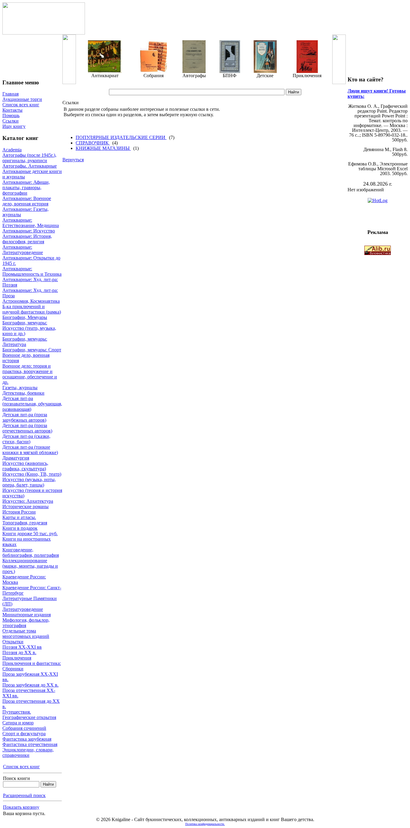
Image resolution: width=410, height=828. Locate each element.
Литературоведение (22, 609)
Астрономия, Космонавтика (31, 301)
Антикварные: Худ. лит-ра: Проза (30, 293)
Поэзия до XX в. (19, 652)
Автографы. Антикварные (29, 165)
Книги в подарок (20, 528)
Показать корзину (21, 807)
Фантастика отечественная (29, 744)
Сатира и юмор (18, 722)
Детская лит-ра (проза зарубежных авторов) (24, 417)
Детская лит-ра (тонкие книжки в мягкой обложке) (30, 449)
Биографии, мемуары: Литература (24, 341)
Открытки (12, 641)
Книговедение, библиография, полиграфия (30, 552)
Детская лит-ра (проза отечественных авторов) (27, 428)
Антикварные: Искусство (28, 230)
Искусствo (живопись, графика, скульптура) (25, 466)
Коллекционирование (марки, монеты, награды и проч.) (30, 566)
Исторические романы (25, 506)
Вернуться (73, 159)
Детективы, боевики (23, 393)
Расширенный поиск (24, 795)
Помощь (11, 115)
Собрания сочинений (24, 728)
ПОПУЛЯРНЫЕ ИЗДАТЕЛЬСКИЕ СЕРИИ (121, 137)
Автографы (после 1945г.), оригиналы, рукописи (29, 158)
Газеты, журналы (20, 387)
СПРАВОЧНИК (93, 142)
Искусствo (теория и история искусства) (32, 493)
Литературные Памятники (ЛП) (29, 601)
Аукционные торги (22, 99)
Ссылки (10, 120)
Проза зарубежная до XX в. (30, 684)
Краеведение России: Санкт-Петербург (31, 590)
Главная (10, 93)
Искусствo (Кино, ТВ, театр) (31, 474)
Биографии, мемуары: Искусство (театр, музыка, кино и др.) (29, 328)
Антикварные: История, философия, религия (27, 239)
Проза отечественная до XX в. (31, 704)
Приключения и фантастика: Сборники (31, 666)
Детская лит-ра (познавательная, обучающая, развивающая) (32, 404)
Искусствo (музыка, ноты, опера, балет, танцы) (29, 482)
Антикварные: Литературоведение (22, 249)
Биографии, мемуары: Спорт (31, 349)
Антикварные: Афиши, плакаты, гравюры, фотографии (26, 188)
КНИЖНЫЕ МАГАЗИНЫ (103, 148)
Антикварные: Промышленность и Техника (32, 271)
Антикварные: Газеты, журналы (25, 212)
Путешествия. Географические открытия (29, 714)
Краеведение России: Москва (24, 579)
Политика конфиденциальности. (205, 824)
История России (19, 511)
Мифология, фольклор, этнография (26, 622)
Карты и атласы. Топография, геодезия (24, 520)
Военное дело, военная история (26, 358)
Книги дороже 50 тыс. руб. (30, 533)
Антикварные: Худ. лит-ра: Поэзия (30, 282)
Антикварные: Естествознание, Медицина (30, 222)
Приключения (16, 657)
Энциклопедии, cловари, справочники (28, 752)
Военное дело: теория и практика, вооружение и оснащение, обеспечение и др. (29, 374)
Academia (12, 149)
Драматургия (15, 457)
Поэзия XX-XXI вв (22, 647)
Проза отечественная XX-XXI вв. (28, 693)
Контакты (12, 110)
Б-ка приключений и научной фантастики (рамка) (31, 309)
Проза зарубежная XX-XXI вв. (30, 677)
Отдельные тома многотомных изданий (25, 633)
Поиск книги (16, 778)
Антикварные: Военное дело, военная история (26, 201)
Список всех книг (20, 104)
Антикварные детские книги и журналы (32, 174)
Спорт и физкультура (24, 733)
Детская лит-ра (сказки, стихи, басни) (26, 439)
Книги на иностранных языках (26, 541)
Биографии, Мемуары (24, 317)
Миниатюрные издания (26, 614)
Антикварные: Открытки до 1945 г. (31, 260)
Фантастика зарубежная (26, 739)
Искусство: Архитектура (27, 501)
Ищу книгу (14, 126)
